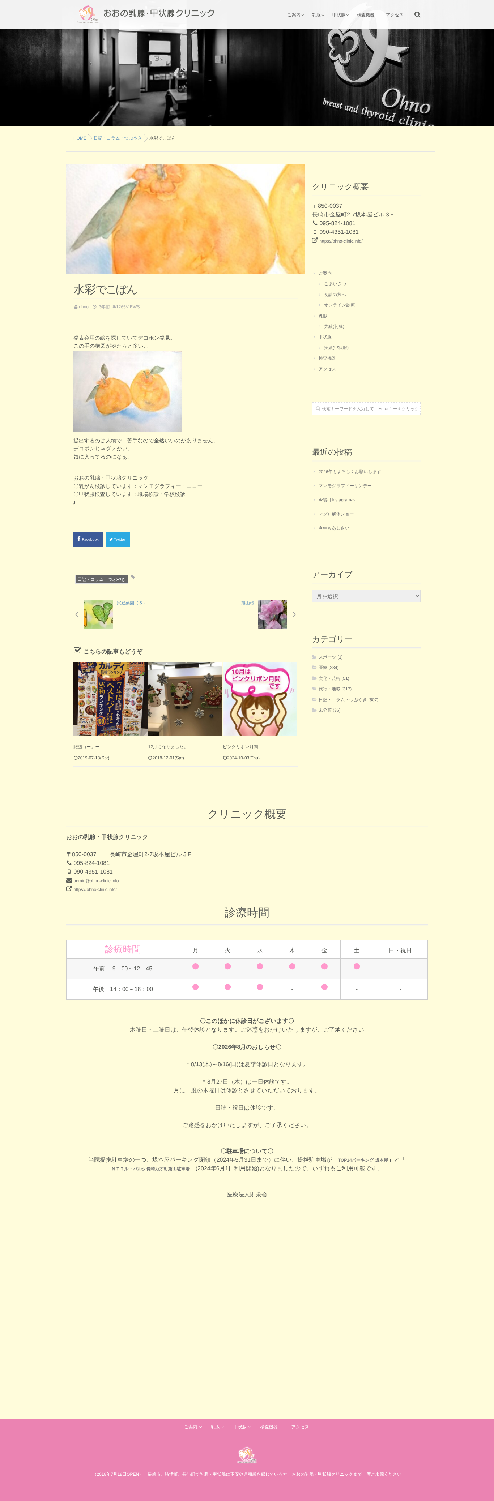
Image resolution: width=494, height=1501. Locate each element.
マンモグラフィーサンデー (345, 485)
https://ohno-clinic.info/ (340, 241)
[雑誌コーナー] (110, 699)
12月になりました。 (168, 746)
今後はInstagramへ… (339, 499)
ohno (84, 306)
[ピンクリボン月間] (260, 699)
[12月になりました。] (185, 699)
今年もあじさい (334, 528)
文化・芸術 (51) (334, 678)
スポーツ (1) (331, 657)
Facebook (91, 539)
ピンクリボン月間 (240, 746)
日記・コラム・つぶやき (101, 579)
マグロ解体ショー (336, 513)
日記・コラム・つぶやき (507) (348, 699)
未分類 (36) (330, 710)
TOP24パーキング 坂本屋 (363, 1160)
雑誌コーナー (86, 746)
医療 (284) (328, 667)
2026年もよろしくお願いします (350, 471)
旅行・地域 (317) (335, 688)
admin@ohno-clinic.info (96, 880)
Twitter (120, 539)
